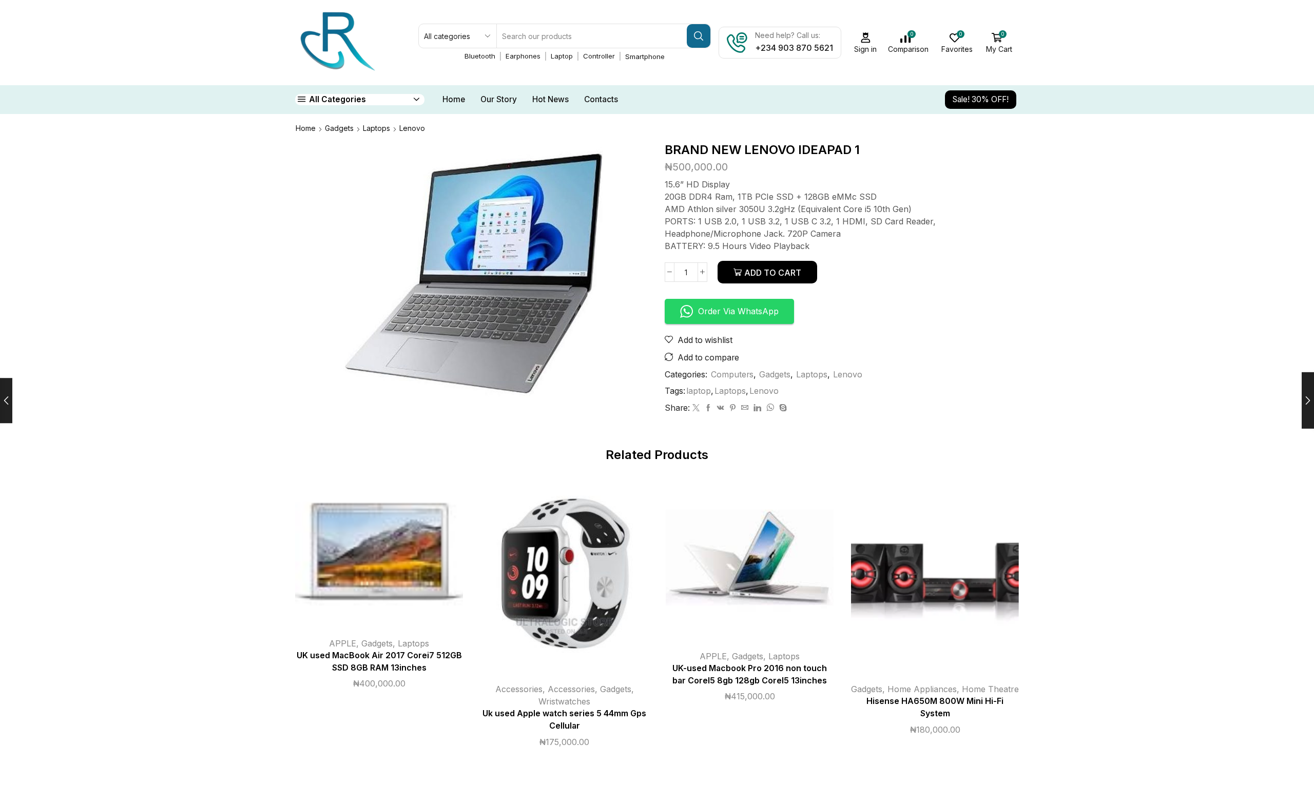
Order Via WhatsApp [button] (738, 311)
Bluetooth (480, 56)
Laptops (376, 128)
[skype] (782, 408)
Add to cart (772, 273)
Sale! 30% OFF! (981, 99)
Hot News (550, 99)
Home (453, 99)
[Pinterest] (733, 408)
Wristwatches (564, 701)
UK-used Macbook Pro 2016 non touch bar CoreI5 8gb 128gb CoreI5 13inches (749, 674)
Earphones (523, 56)
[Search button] (698, 36)
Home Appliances (922, 689)
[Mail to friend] (745, 408)
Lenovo (412, 128)
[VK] (720, 408)
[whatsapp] (770, 408)
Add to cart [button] (368, 555)
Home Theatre (990, 689)
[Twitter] (696, 408)
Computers (732, 374)
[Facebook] (708, 408)
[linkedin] (757, 408)
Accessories (519, 689)
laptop (698, 391)
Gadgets (339, 128)
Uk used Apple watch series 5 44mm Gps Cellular (564, 720)
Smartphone (645, 56)
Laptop (562, 56)
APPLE (342, 643)
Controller (599, 56)
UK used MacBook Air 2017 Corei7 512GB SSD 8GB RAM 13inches (379, 662)
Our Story (498, 99)
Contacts (601, 99)
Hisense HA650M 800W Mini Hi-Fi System (934, 707)
